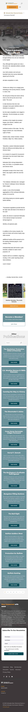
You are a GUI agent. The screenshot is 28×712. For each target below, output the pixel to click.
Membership (17, 667)
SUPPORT (3, 691)
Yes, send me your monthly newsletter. (11, 649)
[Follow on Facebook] (4, 677)
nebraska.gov (6, 707)
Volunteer (18, 669)
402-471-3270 (4, 688)
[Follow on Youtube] (12, 677)
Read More (14, 362)
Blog (11, 667)
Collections (6, 667)
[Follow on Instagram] (7, 677)
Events (12, 669)
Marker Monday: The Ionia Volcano (14, 301)
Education (5, 669)
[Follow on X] (9, 677)
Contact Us (3, 693)
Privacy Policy (6, 672)
